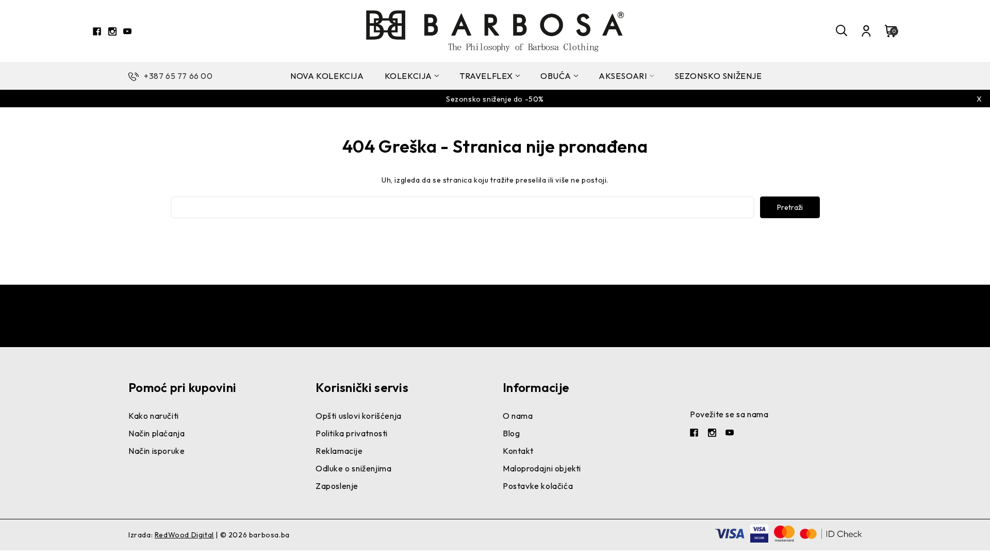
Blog (511, 433)
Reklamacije (339, 451)
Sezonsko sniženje (718, 76)
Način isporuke (156, 451)
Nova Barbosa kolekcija (495, 111)
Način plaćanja (156, 433)
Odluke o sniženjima (353, 468)
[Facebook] (97, 31)
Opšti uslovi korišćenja (359, 416)
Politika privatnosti (352, 433)
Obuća (555, 76)
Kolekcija (408, 76)
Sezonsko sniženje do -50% (495, 99)
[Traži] (842, 31)
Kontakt (518, 451)
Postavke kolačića (538, 486)
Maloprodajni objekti (542, 468)
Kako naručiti (153, 416)
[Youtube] (127, 31)
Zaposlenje (337, 486)
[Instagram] (112, 31)
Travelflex (486, 76)
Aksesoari (623, 76)
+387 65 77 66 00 (178, 76)
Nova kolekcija (327, 76)
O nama (518, 416)
